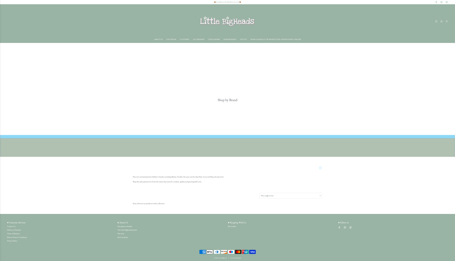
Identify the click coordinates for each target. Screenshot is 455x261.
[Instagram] (441, 2)
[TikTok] (446, 2)
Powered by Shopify (235, 258)
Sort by (262, 190)
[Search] (436, 21)
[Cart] (441, 21)
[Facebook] (436, 2)
